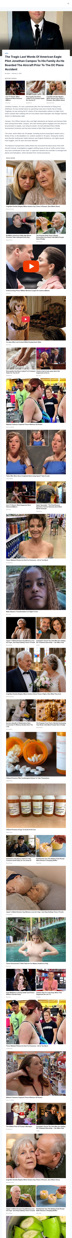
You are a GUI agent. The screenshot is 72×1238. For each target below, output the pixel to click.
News (6, 53)
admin (8, 73)
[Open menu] (68, 3)
